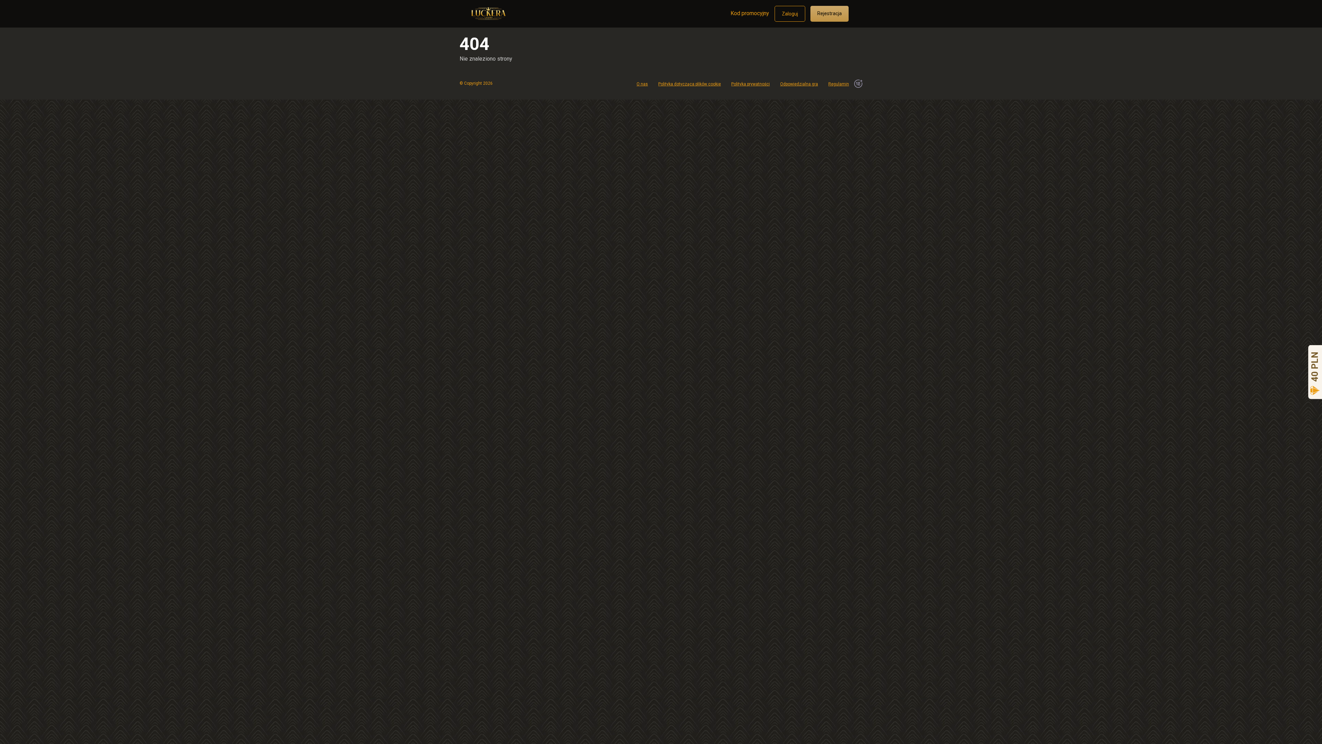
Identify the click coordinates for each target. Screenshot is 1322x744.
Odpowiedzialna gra (799, 84)
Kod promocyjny (750, 13)
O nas (642, 84)
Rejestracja (829, 13)
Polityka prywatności (750, 84)
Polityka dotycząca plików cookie (689, 84)
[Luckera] (488, 11)
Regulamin (838, 84)
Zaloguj (790, 14)
